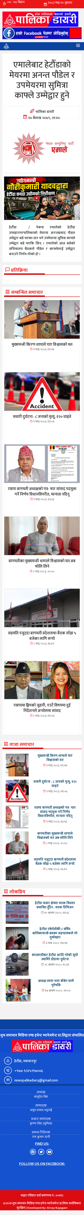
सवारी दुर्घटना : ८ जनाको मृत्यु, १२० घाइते (55, 784)
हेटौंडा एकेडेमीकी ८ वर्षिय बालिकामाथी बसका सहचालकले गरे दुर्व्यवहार (54, 933)
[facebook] (42, 33)
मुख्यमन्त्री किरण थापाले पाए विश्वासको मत (55, 758)
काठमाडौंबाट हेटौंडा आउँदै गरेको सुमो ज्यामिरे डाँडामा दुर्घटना (55, 957)
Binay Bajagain (57, 1207)
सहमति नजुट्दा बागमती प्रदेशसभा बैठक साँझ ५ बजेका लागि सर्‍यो (55, 862)
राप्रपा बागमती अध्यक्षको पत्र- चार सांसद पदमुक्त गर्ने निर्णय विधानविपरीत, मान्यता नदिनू (55, 812)
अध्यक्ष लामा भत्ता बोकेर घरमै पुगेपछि (56, 983)
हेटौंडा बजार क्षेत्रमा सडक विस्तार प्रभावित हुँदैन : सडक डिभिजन (55, 905)
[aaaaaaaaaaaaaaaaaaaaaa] (42, 198)
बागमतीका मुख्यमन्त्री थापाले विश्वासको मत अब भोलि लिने (55, 836)
